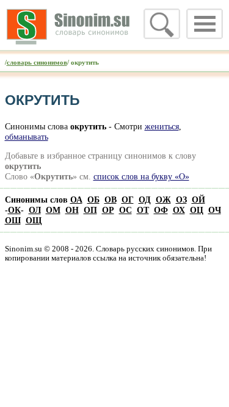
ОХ (179, 210)
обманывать (26, 137)
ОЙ (198, 199)
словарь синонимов (37, 62)
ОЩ (34, 220)
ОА (76, 199)
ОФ (161, 210)
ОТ (143, 210)
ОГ (128, 199)
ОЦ (196, 210)
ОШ (13, 220)
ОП (90, 210)
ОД (145, 199)
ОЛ (35, 210)
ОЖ (163, 199)
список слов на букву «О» (141, 176)
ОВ (110, 199)
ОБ (93, 199)
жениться (162, 126)
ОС (125, 210)
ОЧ (214, 210)
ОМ (53, 210)
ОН (72, 210)
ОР (108, 210)
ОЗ (181, 199)
